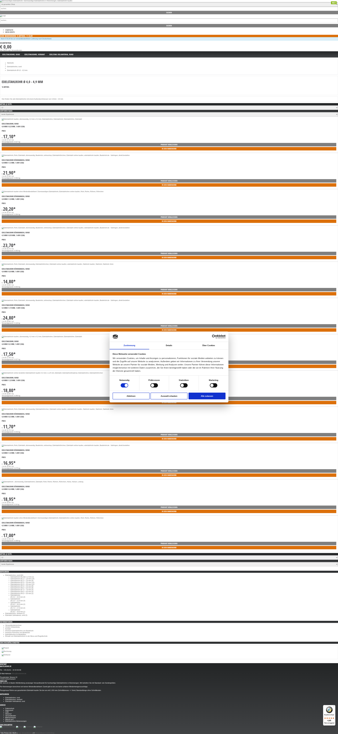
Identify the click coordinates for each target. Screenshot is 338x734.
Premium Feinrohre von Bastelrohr (17, 633)
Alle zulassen (207, 396)
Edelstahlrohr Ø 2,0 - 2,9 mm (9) (22, 581)
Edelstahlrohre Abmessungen (16, 721)
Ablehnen (131, 396)
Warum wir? (9, 719)
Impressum (9, 710)
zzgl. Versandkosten (15, 50)
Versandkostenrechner (13, 625)
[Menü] (333, 706)
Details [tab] (169, 345)
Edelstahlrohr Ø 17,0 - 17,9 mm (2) (18, 607)
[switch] (154, 385)
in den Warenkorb (169, 148)
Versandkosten (10, 716)
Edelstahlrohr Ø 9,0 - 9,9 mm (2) (22, 593)
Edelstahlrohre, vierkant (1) (15, 613)
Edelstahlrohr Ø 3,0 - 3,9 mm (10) (22, 582)
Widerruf (8, 714)
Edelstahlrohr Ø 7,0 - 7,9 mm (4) (22, 590)
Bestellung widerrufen (8, 731)
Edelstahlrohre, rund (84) (14, 575)
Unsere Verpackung (12, 627)
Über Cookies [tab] (208, 345)
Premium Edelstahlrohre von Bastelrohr (19, 631)
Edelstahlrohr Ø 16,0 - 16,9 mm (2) (18, 603)
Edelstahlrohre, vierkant (13, 699)
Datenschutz (9, 708)
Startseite (9, 30)
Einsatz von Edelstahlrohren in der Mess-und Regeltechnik (26, 636)
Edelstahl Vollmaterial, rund (15, 701)
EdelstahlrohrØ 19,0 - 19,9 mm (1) (18, 611)
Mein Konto (10, 32)
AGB (7, 712)
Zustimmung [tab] (129, 345)
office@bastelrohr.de (18, 674)
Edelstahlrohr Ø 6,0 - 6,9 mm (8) (22, 588)
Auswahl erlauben (169, 396)
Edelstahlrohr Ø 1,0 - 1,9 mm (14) (22, 579)
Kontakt (8, 629)
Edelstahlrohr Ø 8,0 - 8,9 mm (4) (22, 592)
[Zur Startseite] (3, 16)
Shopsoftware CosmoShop (44, 733)
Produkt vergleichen (169, 144)
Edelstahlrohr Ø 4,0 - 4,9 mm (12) (22, 584)
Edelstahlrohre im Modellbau (15, 634)
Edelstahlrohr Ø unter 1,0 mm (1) (22, 577)
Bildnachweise (10, 718)
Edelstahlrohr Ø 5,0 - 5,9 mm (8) (22, 586)
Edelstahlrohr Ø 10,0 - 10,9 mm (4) (18, 596)
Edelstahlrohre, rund (12, 698)
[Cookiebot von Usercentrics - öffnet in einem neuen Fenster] (214, 337)
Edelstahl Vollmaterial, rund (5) (16, 615)
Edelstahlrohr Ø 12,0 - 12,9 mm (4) (18, 600)
